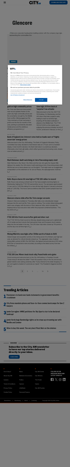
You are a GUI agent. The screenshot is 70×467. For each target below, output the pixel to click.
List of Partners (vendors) (17, 95)
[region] (35, 85)
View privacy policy (25, 85)
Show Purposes (27, 99)
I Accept (41, 99)
